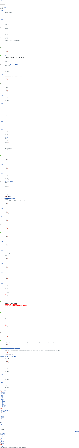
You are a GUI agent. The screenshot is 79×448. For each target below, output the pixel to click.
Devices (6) (3, 397)
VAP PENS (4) (3, 407)
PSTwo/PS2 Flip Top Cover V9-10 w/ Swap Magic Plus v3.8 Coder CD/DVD (12, 348)
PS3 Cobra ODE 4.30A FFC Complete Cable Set (10, 189)
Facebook (2, 445)
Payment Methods (2, 417)
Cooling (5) (3, 404)
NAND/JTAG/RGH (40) (4, 405)
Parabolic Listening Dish (7, 27)
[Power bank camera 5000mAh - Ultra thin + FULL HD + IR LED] (5, 64)
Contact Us (2, 418)
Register (1, 438)
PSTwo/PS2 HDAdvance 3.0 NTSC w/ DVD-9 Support (10, 356)
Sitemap (1, 414)
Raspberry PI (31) (3, 401)
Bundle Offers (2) (3, 406)
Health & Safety (2, 394)
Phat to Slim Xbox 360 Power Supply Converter (10, 37)
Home (1, 0)
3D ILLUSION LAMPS (3, 392)
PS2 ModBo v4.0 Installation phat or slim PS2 (9, 145)
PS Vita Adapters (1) (3, 400)
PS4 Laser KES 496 (7, 291)
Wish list (1, 422)
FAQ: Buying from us (2, 416)
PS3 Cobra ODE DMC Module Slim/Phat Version (10, 198)
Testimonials (2, 440)
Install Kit (2, 396)
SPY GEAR (2, 395)
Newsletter (2, 446)
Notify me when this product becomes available (9, 25)
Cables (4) (3, 403)
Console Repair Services (3, 393)
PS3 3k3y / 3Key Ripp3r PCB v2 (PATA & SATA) (9, 181)
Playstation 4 (2, 398)
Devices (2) (3, 402)
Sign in (1, 424)
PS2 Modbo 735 (6, 137)
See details (2, 10)
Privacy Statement (2, 441)
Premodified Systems (2, 399)
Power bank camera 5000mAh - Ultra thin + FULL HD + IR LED (11, 64)
